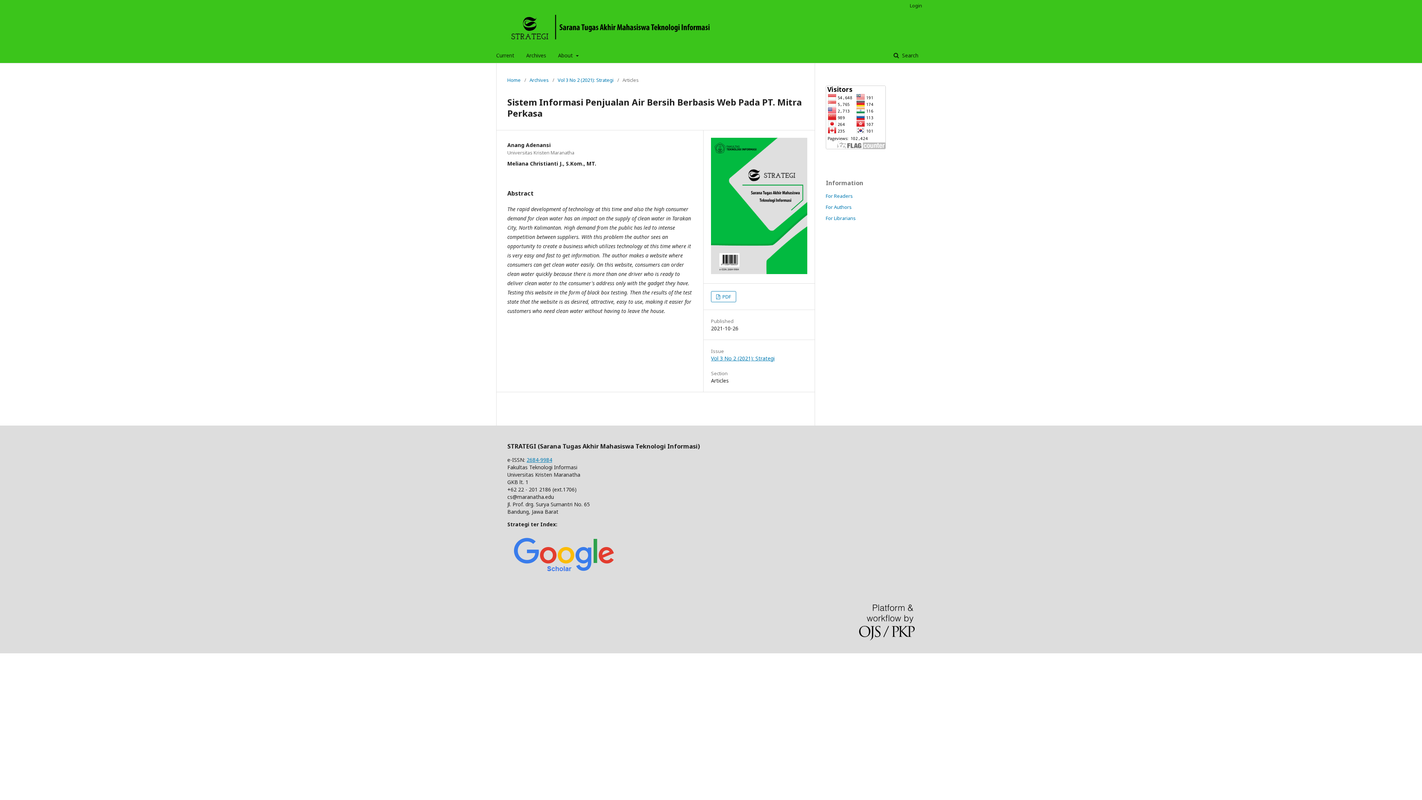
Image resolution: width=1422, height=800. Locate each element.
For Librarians (841, 218)
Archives (536, 55)
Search (909, 55)
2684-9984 (539, 459)
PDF (726, 296)
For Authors (839, 207)
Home (514, 80)
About (566, 55)
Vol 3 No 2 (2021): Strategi (586, 80)
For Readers (839, 196)
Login (916, 5)
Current (505, 55)
